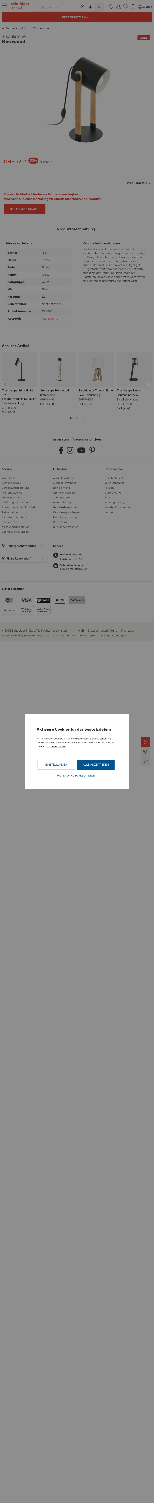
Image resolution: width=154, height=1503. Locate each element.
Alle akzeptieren (96, 764)
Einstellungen (56, 764)
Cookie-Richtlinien (56, 746)
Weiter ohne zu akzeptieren (76, 775)
